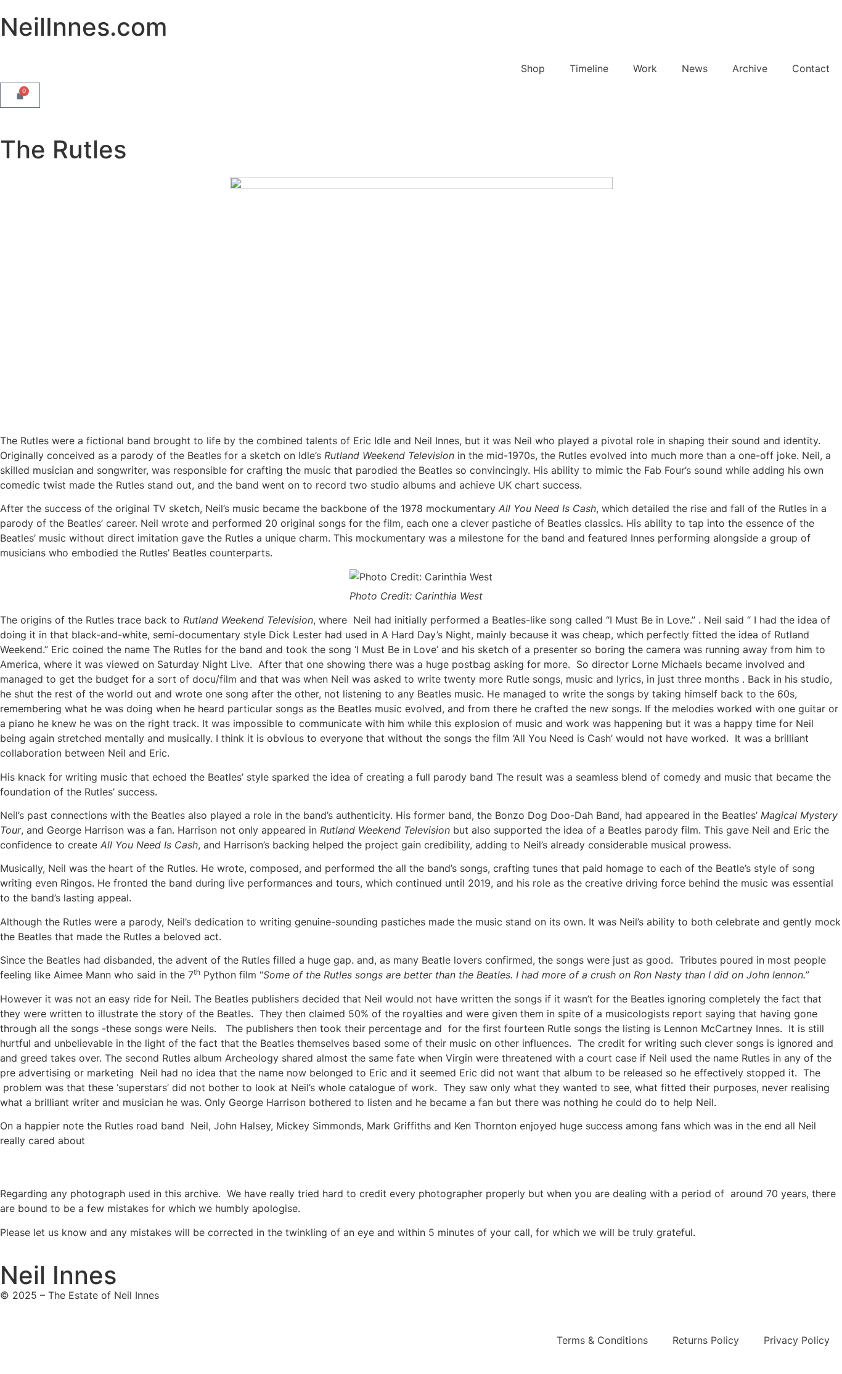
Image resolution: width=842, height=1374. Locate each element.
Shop (533, 68)
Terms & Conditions (602, 1340)
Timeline (589, 68)
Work (645, 68)
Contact (811, 68)
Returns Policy (705, 1340)
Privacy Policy (797, 1340)
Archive (749, 68)
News (695, 68)
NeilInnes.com (83, 27)
